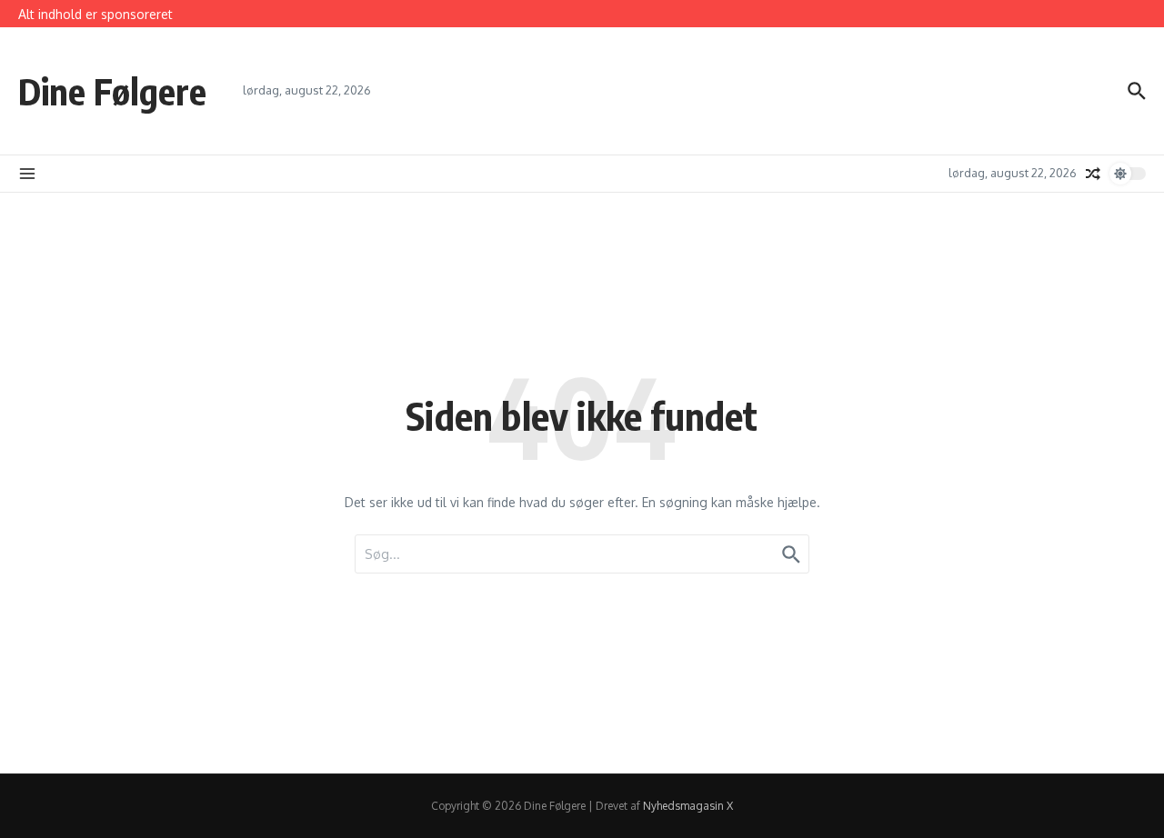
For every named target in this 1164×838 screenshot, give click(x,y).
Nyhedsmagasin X (688, 806)
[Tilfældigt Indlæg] (1093, 173)
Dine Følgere (112, 91)
